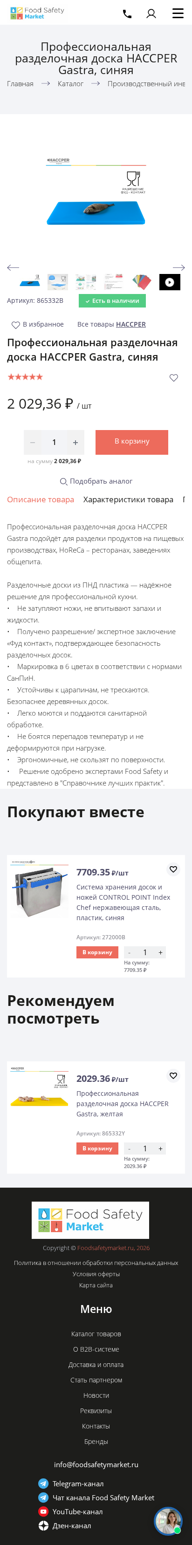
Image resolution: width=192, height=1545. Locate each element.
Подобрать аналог (100, 480)
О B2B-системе (96, 1349)
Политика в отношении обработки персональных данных (96, 1262)
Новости (96, 1395)
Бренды (96, 1441)
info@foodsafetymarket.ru (96, 1464)
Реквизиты (96, 1410)
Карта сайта (96, 1285)
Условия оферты (96, 1274)
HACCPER (131, 324)
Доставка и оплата (96, 1364)
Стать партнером (96, 1379)
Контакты (96, 1426)
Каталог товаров (96, 1333)
